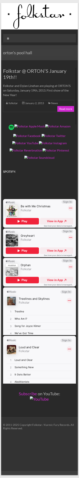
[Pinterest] (56, 150)
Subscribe (28, 393)
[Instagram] (53, 143)
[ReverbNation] (26, 150)
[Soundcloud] (39, 157)
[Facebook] (26, 136)
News (54, 103)
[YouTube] (25, 143)
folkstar (13, 103)
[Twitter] (54, 136)
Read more (65, 108)
